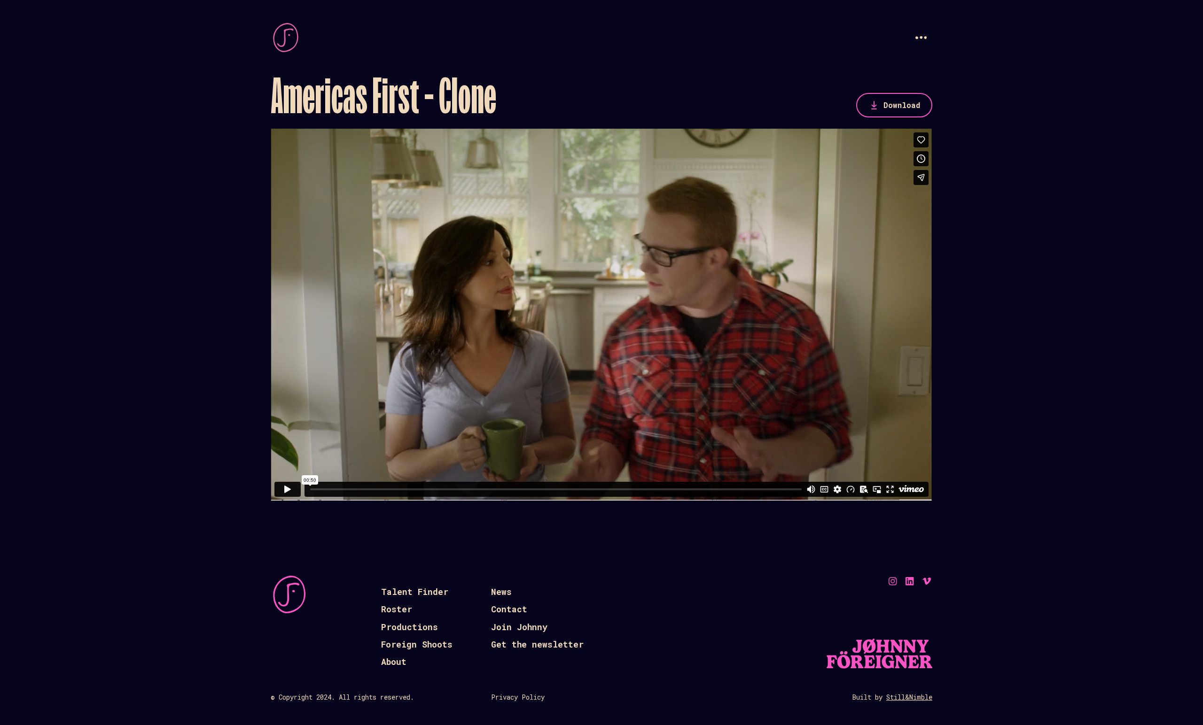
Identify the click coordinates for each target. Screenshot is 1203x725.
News (501, 591)
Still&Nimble (909, 697)
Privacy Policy (518, 697)
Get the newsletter (537, 644)
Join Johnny (519, 626)
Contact (509, 609)
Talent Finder (414, 591)
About (393, 661)
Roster (396, 609)
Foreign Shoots (417, 644)
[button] (921, 37)
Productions (409, 626)
